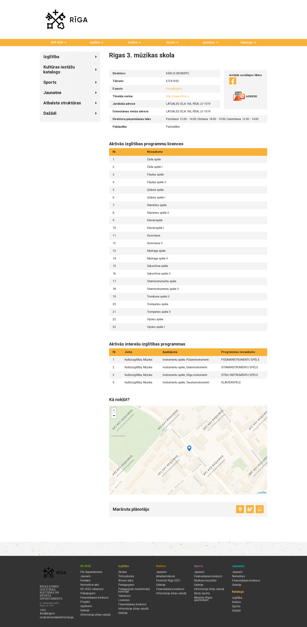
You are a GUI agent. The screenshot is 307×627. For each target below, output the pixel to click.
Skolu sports (202, 593)
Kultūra (133, 42)
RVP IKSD (57, 42)
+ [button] (114, 410)
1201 (43, 610)
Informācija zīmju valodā (95, 614)
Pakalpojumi (87, 593)
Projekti (85, 602)
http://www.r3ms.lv (177, 96)
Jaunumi (85, 576)
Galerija (84, 610)
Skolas (122, 572)
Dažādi (236, 610)
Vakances (124, 596)
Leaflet (262, 492)
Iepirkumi (86, 606)
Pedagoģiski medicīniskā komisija (134, 590)
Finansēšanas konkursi (94, 597)
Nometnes (238, 576)
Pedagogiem (126, 585)
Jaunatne (208, 42)
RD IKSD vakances (92, 589)
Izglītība (95, 42)
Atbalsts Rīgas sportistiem (203, 598)
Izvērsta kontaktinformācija (56, 617)
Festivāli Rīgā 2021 (168, 580)
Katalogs (246, 42)
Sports (170, 42)
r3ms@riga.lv (174, 88)
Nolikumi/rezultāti (205, 580)
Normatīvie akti (89, 585)
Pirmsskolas (126, 576)
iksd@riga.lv (47, 613)
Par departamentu (91, 572)
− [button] (114, 415)
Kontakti (85, 580)
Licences (124, 600)
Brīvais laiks (125, 580)
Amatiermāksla (165, 576)
